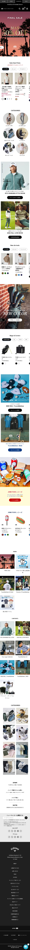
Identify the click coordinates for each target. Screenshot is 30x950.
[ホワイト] (3, 99)
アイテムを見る (15, 500)
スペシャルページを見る (15, 316)
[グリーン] (5, 273)
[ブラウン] (3, 273)
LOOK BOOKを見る (15, 237)
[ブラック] (5, 99)
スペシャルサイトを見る (15, 197)
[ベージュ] (16, 99)
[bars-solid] (27, 8)
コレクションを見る (15, 410)
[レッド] (3, 535)
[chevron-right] (26, 817)
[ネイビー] (8, 273)
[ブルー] (19, 275)
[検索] (19, 8)
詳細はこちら (15, 47)
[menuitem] (23, 8)
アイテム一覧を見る (15, 320)
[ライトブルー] (8, 99)
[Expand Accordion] (18, 914)
